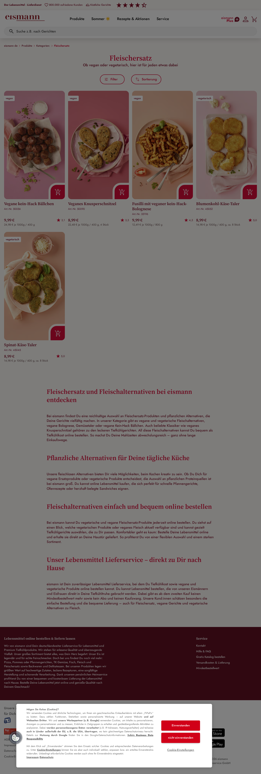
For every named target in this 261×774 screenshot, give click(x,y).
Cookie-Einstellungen (49, 750)
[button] (15, 737)
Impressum (33, 757)
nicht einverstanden (180, 738)
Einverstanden (181, 725)
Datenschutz (46, 757)
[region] (114, 735)
